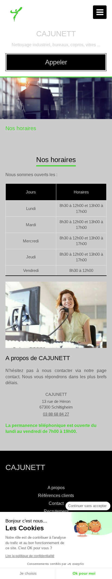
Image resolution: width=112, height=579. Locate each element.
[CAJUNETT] (16, 20)
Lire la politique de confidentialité (29, 556)
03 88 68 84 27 (56, 414)
